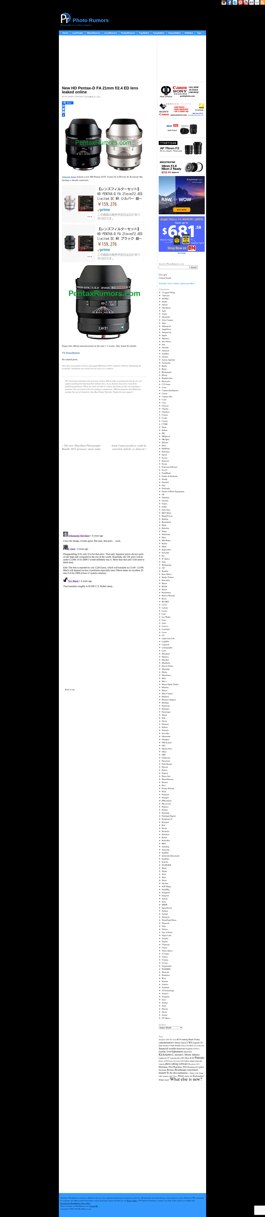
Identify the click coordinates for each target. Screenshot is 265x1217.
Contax (165, 414)
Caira (164, 387)
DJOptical (166, 436)
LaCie (164, 604)
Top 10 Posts (167, 932)
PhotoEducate (167, 779)
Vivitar (165, 963)
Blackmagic (167, 372)
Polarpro (165, 797)
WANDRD (166, 969)
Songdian (166, 892)
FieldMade (166, 473)
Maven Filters (167, 666)
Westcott (165, 972)
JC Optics (166, 558)
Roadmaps (180, 1069)
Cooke (164, 418)
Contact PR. (94, 1206)
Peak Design (167, 764)
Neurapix (165, 708)
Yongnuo (165, 996)
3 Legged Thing (168, 292)
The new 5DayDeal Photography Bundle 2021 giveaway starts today (81, 447)
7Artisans (166, 295)
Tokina (165, 929)
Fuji (163, 485)
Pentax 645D (163, 1061)
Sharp (164, 868)
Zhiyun (165, 1008)
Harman (165, 519)
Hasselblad (166, 522)
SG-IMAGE (166, 865)
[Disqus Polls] (104, 492)
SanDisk (165, 852)
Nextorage (166, 711)
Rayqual (165, 822)
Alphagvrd (166, 326)
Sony (164, 901)
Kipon (164, 583)
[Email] (104, 112)
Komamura (166, 592)
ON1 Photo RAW (187, 1058)
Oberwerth (166, 736)
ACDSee (165, 298)
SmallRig (166, 889)
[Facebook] (104, 105)
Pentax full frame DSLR (176, 1061)
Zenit (164, 1005)
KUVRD (165, 601)
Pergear (165, 773)
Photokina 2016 (180, 1066)
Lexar (164, 632)
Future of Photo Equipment (173, 491)
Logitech (165, 644)
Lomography (167, 647)
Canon (164, 393)
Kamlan (165, 571)
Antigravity (166, 332)
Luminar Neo (175, 1058)
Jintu (164, 561)
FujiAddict (144, 33)
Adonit (165, 304)
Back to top (70, 689)
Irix (163, 555)
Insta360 (165, 552)
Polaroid (165, 794)
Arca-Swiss (166, 341)
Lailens (165, 607)
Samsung (165, 846)
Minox (164, 690)
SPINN (164, 904)
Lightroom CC (164, 1058)
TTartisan (166, 944)
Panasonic (166, 760)
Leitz (164, 623)
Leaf (163, 613)
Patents (199, 1057)
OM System (166, 742)
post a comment (106, 368)
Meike (164, 672)
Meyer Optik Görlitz (170, 684)
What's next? (164, 1079)
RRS (164, 843)
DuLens (165, 442)
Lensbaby (166, 629)
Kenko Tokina (168, 577)
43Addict (189, 33)
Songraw (165, 895)
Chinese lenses (180, 1042)
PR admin (69, 96)
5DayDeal (162, 1040)
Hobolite (165, 528)
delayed (183, 1045)
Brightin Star (167, 378)
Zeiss (164, 999)
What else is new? (186, 1079)
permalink (66, 368)
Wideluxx (166, 975)
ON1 (164, 745)
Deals (164, 427)
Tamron (165, 910)
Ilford (164, 546)
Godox (164, 503)
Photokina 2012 (194, 1064)
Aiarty (164, 313)
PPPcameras (167, 800)
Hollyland (166, 534)
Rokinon (165, 834)
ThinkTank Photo (169, 920)
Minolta (165, 687)
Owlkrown (166, 757)
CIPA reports (193, 1042)
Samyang (165, 849)
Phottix (165, 782)
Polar (164, 791)
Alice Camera (167, 320)
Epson (164, 454)
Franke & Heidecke (170, 476)
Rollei (164, 837)
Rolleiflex (166, 840)
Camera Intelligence (170, 390)
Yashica (165, 984)
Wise (164, 978)
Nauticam (166, 705)
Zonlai (164, 1015)
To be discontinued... (178, 1072)
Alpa (164, 323)
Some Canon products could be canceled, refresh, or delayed (128, 447)
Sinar (164, 874)
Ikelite (164, 543)
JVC (163, 568)
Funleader (166, 488)
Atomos (165, 356)
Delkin (164, 430)
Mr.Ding (165, 702)
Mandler (165, 659)
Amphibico (166, 329)
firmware (181, 1048)
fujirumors (177, 1051)
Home (65, 33)
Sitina (164, 880)
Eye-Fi (164, 470)
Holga (164, 531)
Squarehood (167, 907)
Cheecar (165, 405)
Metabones (166, 675)
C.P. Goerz (166, 384)
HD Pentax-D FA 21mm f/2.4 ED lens (113, 365)
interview (188, 1051)
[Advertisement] (104, 61)
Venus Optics (167, 950)
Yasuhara (165, 987)
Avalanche (166, 362)
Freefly (164, 479)
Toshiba (165, 938)
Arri (163, 344)
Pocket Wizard (168, 788)
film (202, 1045)
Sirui (164, 877)
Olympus (165, 739)
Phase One (166, 776)
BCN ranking (182, 1039)
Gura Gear (166, 509)
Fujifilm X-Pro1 (193, 1048)
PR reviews (166, 803)
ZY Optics (166, 1018)
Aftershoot (166, 307)
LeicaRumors (110, 33)
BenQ (164, 365)
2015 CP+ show (171, 1040)
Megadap (166, 669)
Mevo (164, 681)
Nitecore (165, 724)
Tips (199, 33)
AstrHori (165, 353)
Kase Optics (167, 574)
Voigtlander (167, 966)
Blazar (164, 375)
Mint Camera (167, 693)
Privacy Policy (132, 1200)
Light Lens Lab (168, 638)
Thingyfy (166, 917)
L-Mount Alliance (191, 1054)
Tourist (165, 941)
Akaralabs (166, 317)
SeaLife (165, 861)
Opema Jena (167, 748)
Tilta (164, 926)
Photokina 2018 (193, 1067)
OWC (164, 754)
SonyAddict (158, 33)
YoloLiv (165, 993)
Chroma (165, 408)
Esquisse (165, 460)
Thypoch (165, 923)
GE (163, 494)
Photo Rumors (91, 20)
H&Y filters (166, 512)
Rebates (171, 1069)
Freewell (165, 482)
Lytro (164, 650)
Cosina (165, 421)
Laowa (164, 610)
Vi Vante (165, 953)
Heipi (164, 525)
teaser (162, 1073)
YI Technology (168, 990)
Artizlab (165, 347)
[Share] (104, 115)
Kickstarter (165, 1054)
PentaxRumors (128, 33)
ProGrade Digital (169, 816)
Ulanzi (164, 947)
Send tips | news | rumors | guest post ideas (176, 283)
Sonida (165, 898)
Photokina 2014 (166, 1066)
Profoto (165, 809)
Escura (164, 457)
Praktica (165, 806)
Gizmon (165, 500)
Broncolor (166, 381)
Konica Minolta (168, 595)
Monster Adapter (169, 699)
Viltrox (165, 956)
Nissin (164, 721)
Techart (165, 914)
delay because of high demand (170, 1045)
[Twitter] (104, 109)
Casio (164, 399)
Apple (164, 335)
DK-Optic (166, 439)
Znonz (164, 1011)
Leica (164, 620)
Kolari (164, 589)
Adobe (164, 301)
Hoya (164, 537)
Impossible (166, 549)
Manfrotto (166, 662)
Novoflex (165, 733)
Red (163, 825)
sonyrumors (192, 1069)
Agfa (164, 310)
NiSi (163, 718)
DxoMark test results (194, 1045)
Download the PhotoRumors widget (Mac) (75, 1203)
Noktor (165, 727)
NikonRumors (93, 33)
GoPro (164, 506)
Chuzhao (165, 411)
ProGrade (165, 812)
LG (163, 635)
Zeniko (165, 1002)
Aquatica (165, 338)
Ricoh (164, 828)
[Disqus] (104, 568)
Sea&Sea (165, 858)
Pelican (165, 767)
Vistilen (165, 959)
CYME (165, 424)
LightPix (165, 641)
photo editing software (176, 1063)
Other (164, 751)
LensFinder (77, 33)
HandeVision (167, 516)
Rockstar (165, 831)
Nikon (164, 715)
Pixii (164, 785)
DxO (164, 445)
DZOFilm (166, 448)
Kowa (164, 598)
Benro (164, 369)
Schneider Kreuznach (170, 855)
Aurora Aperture (168, 359)
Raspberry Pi (167, 819)
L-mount (177, 1054)
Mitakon (165, 696)
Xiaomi (165, 981)
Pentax (85, 365)
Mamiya (165, 656)
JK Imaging (166, 564)
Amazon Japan (69, 176)
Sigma (164, 871)
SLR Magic (166, 886)
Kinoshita (166, 580)
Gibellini (165, 497)
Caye (164, 402)
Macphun (166, 653)
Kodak (164, 586)
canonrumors (166, 1042)
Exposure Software (169, 467)
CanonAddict (174, 33)
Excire (164, 463)
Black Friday (194, 1039)
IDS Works (166, 540)
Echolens (165, 451)
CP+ (202, 1042)
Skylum (165, 883)
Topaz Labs (166, 935)
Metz (164, 678)
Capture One (167, 396)
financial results (167, 1048)
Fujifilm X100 (165, 1051)
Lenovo (165, 626)
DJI (163, 433)
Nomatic (165, 730)
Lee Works (166, 617)
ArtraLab (165, 350)
